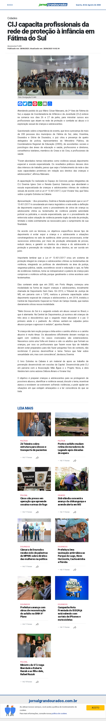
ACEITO (95, 707)
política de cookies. (59, 713)
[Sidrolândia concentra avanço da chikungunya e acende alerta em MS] (71, 479)
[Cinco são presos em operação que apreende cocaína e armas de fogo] (34, 479)
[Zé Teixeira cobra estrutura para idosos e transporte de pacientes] (34, 424)
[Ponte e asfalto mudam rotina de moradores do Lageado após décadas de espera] (71, 424)
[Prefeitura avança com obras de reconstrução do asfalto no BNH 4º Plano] (34, 588)
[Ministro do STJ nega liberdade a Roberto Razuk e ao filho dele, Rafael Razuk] (34, 645)
